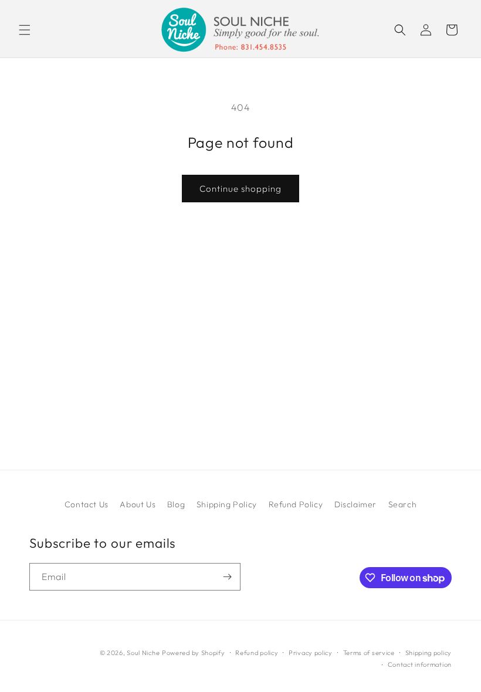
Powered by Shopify (193, 653)
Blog (176, 504)
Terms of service (369, 653)
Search (402, 504)
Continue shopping (240, 188)
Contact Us (87, 504)
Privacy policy (311, 653)
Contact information (420, 664)
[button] (25, 30)
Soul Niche (143, 653)
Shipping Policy (227, 504)
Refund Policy (296, 504)
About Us (137, 504)
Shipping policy (428, 653)
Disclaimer (355, 504)
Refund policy (256, 653)
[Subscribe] (227, 577)
